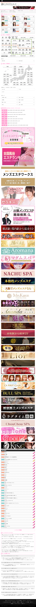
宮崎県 (21, 125)
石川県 (19, 112)
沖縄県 (27, 125)
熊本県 (16, 125)
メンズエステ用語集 (19, 600)
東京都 (2, 58)
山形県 (21, 110)
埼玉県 (14, 87)
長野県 (11, 112)
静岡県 (11, 116)
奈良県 (19, 118)
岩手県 (14, 110)
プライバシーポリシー (17, 603)
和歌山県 (21, 118)
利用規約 (12, 603)
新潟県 (14, 112)
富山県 (16, 112)
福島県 (24, 110)
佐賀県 (11, 125)
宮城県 (16, 110)
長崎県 (14, 125)
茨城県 (19, 114)
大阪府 (9, 118)
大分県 (19, 125)
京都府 (14, 118)
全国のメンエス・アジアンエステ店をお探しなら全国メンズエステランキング (17, 605)
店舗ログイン (23, 603)
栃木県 (22, 114)
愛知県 (9, 116)
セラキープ (24, 600)
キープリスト (31, 10)
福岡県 (9, 125)
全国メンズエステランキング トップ (10, 600)
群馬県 (24, 114)
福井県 (21, 112)
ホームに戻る (3, 10)
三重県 (16, 116)
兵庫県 (11, 118)
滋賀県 (16, 118)
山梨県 (9, 112)
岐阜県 (14, 116)
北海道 (9, 110)
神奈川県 (7, 87)
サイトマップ (29, 600)
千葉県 (11, 87)
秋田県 (19, 110)
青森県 (11, 110)
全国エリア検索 (21, 10)
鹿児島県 (24, 125)
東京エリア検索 (12, 10)
